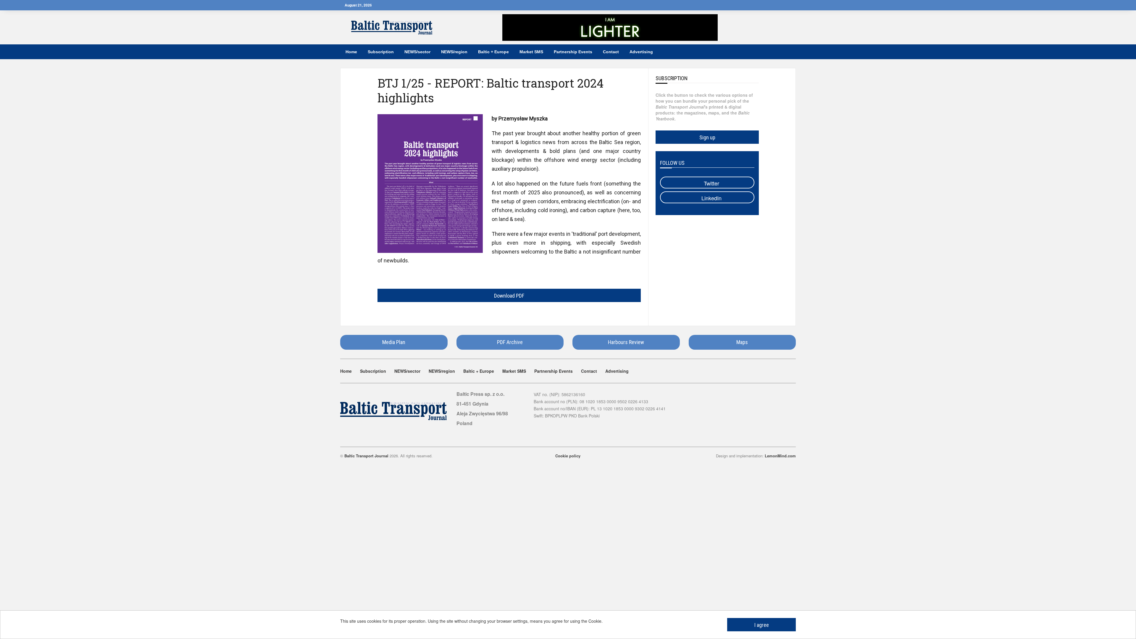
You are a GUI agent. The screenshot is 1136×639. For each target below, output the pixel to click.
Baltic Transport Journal (366, 456)
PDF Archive (510, 342)
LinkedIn (711, 198)
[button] (788, 51)
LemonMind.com (780, 456)
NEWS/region (454, 51)
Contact (611, 51)
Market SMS (531, 51)
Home (351, 51)
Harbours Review (626, 342)
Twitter (710, 183)
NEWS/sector (417, 51)
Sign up (707, 137)
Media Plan (393, 342)
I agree (761, 625)
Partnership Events (573, 51)
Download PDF (509, 296)
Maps (742, 342)
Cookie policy (567, 456)
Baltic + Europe (493, 51)
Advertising (641, 51)
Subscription (381, 51)
